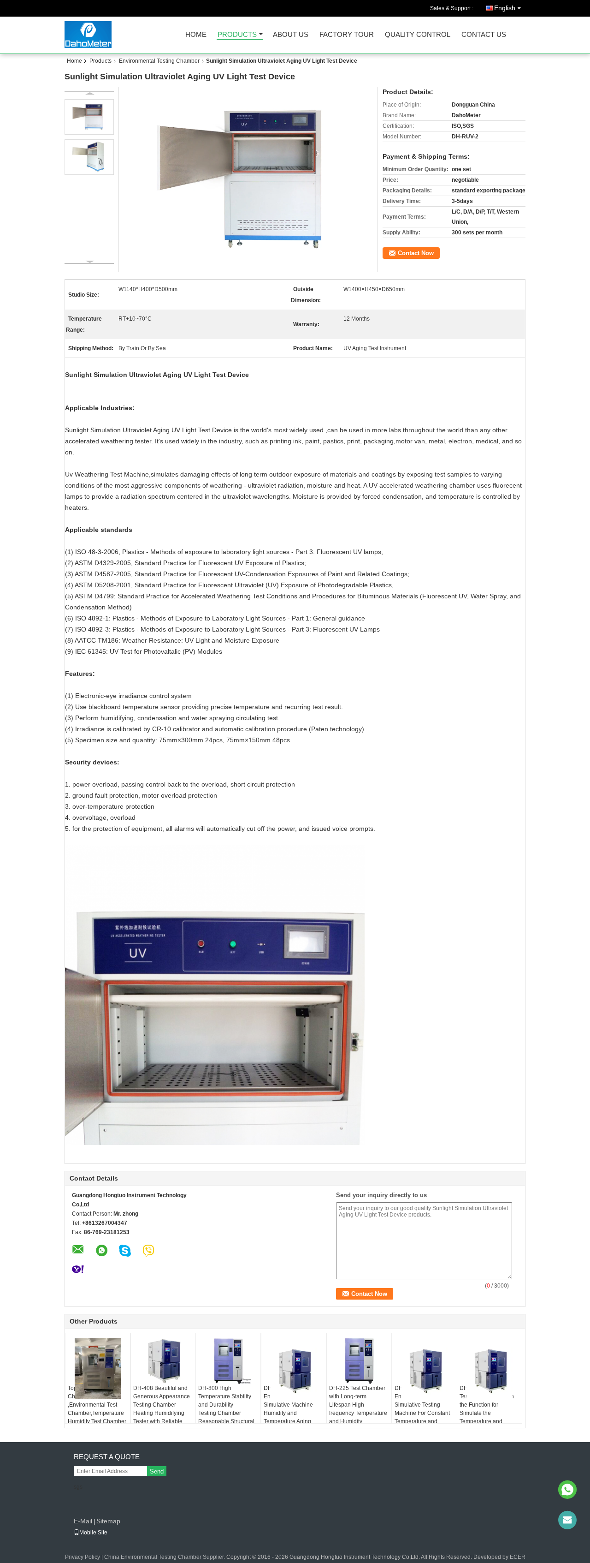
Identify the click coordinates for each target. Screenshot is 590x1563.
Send (157, 1471)
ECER (517, 1557)
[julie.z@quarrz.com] (567, 1520)
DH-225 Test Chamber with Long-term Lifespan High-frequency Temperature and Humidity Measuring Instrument (358, 1409)
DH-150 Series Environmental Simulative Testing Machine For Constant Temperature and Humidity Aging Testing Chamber (423, 1413)
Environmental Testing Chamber (159, 61)
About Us (290, 34)
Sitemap (108, 1521)
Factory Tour (346, 34)
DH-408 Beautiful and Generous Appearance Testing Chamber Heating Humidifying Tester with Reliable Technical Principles (161, 1409)
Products (237, 34)
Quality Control (417, 34)
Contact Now (416, 253)
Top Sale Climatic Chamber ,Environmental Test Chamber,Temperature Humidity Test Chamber (97, 1405)
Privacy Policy (82, 1557)
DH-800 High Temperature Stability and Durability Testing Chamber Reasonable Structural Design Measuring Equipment (226, 1413)
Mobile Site (93, 1532)
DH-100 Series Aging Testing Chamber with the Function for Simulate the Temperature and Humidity (487, 1409)
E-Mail (83, 1521)
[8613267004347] (567, 1489)
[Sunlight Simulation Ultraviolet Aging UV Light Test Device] (248, 179)
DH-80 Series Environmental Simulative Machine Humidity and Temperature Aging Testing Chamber (288, 1409)
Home (195, 34)
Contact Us (483, 34)
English (504, 8)
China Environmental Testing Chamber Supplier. (165, 1557)
